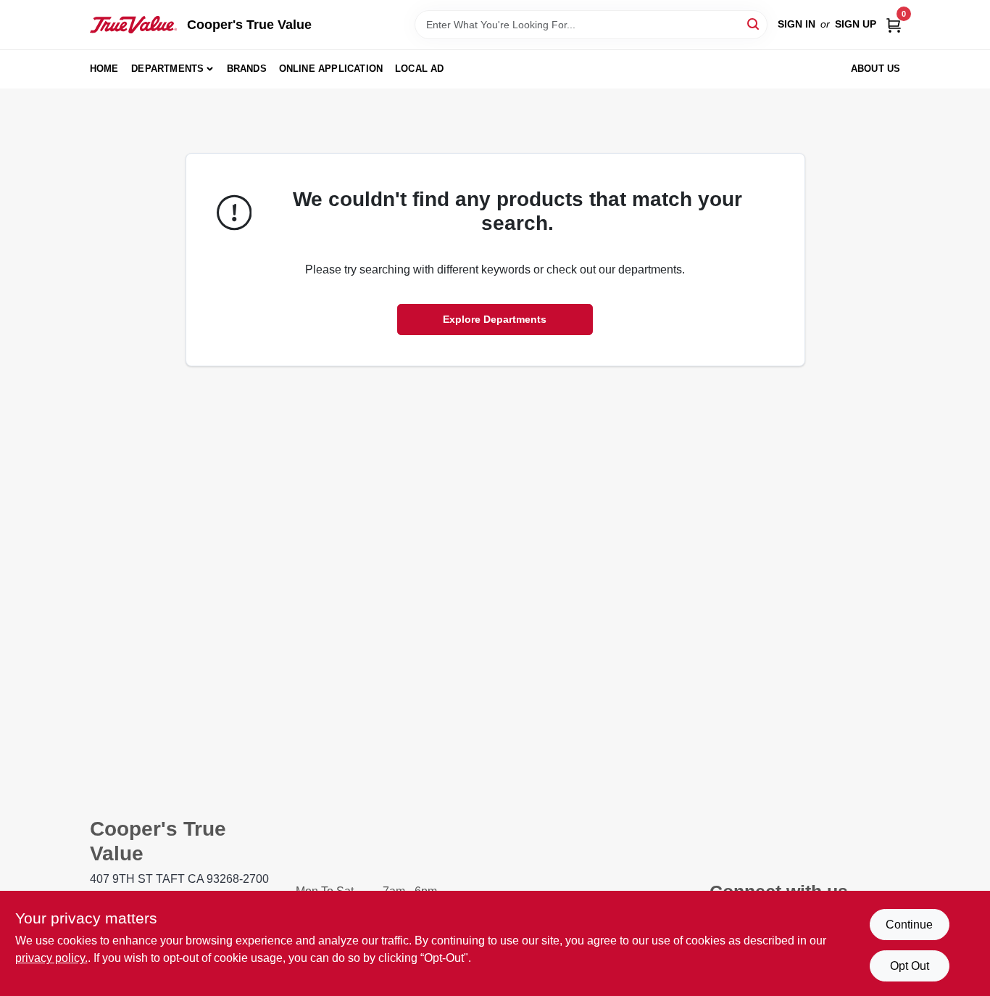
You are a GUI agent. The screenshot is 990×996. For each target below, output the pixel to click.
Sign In (796, 24)
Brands (247, 68)
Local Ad (419, 68)
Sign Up (855, 24)
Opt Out (909, 966)
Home (104, 68)
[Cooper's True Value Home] (133, 24)
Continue (909, 924)
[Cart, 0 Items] (893, 24)
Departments (167, 68)
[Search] (754, 24)
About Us (876, 68)
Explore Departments (494, 319)
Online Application (331, 68)
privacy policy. (51, 958)
